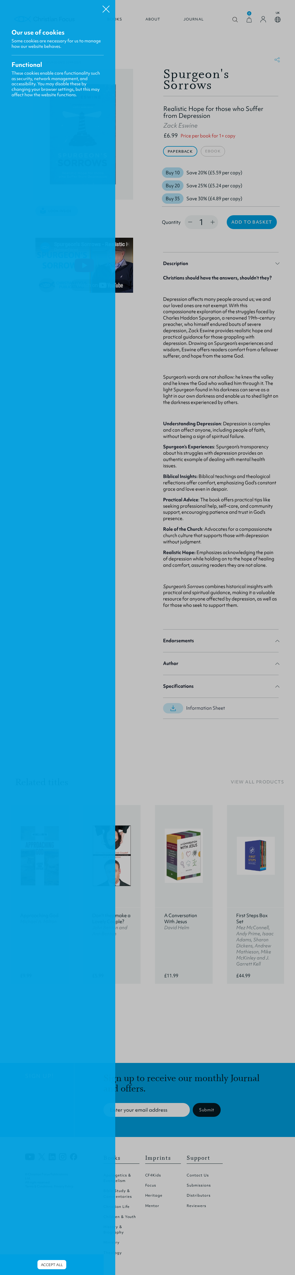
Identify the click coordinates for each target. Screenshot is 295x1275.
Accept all (52, 1264)
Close (106, 7)
